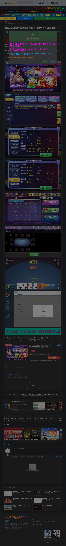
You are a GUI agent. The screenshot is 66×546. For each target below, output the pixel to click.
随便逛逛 (45, 61)
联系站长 (52, 61)
